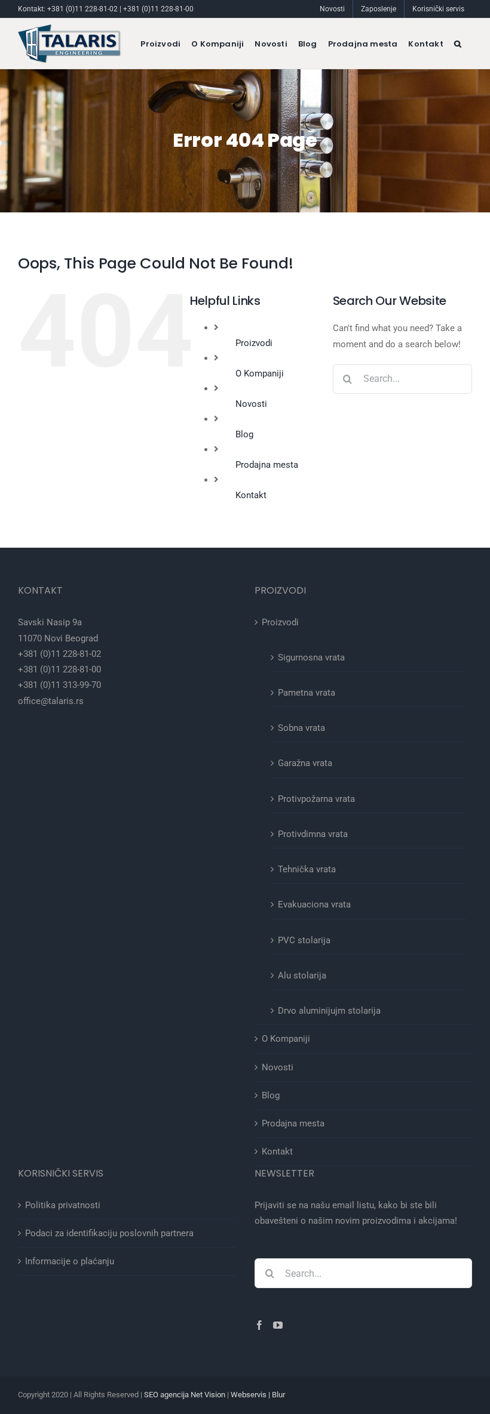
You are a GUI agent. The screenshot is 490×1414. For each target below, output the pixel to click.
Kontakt (251, 495)
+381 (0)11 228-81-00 (158, 9)
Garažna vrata (305, 763)
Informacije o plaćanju (69, 1261)
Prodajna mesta (266, 464)
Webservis (249, 1394)
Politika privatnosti (62, 1205)
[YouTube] (278, 1325)
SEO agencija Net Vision (184, 1394)
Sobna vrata (301, 728)
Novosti (251, 404)
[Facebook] (259, 1325)
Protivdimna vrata (313, 834)
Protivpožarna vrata (316, 799)
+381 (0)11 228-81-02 (82, 9)
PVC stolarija (304, 940)
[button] (457, 43)
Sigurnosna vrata (311, 657)
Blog (244, 434)
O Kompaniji (259, 373)
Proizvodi (253, 343)
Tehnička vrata (307, 869)
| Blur (276, 1394)
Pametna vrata (306, 692)
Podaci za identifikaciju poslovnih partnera (109, 1233)
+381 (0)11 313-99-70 (59, 685)
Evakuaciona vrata (314, 904)
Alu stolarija (302, 975)
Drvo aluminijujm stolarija (329, 1010)
